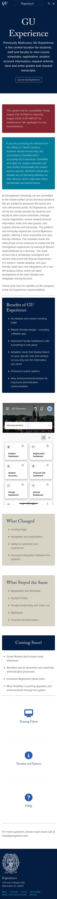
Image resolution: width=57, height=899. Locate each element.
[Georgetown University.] (5, 4)
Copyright (14, 892)
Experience (27, 4)
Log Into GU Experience (28, 79)
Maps (4, 892)
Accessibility (35, 892)
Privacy (24, 892)
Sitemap (33, 895)
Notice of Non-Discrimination (14, 895)
